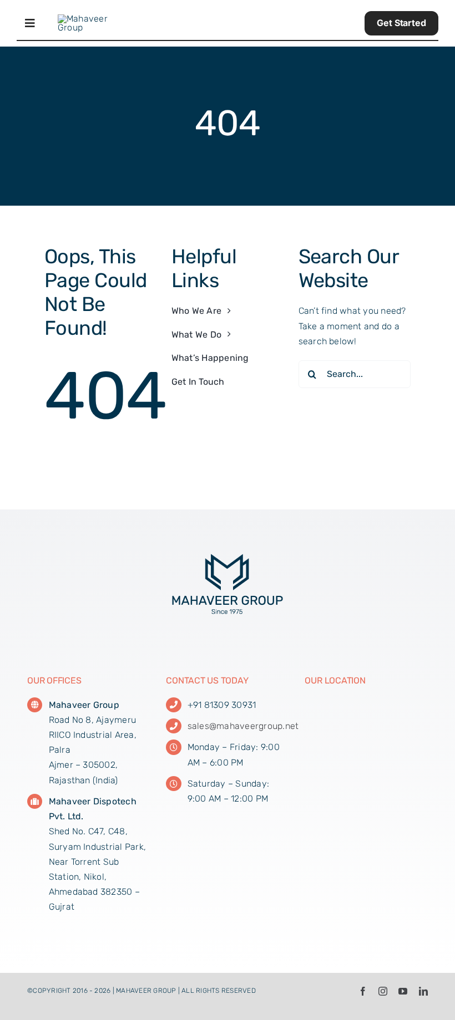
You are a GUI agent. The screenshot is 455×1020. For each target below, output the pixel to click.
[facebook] (362, 991)
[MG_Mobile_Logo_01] (92, 18)
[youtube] (402, 991)
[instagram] (382, 991)
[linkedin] (423, 991)
